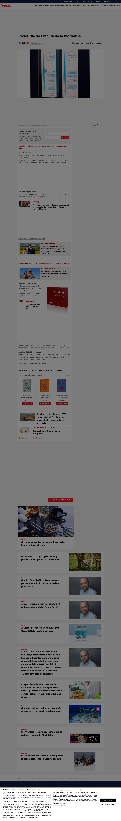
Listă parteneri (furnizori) (59, 805)
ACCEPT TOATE (108, 800)
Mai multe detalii (13, 798)
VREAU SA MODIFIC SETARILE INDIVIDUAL (108, 805)
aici (24, 811)
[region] (60, 804)
